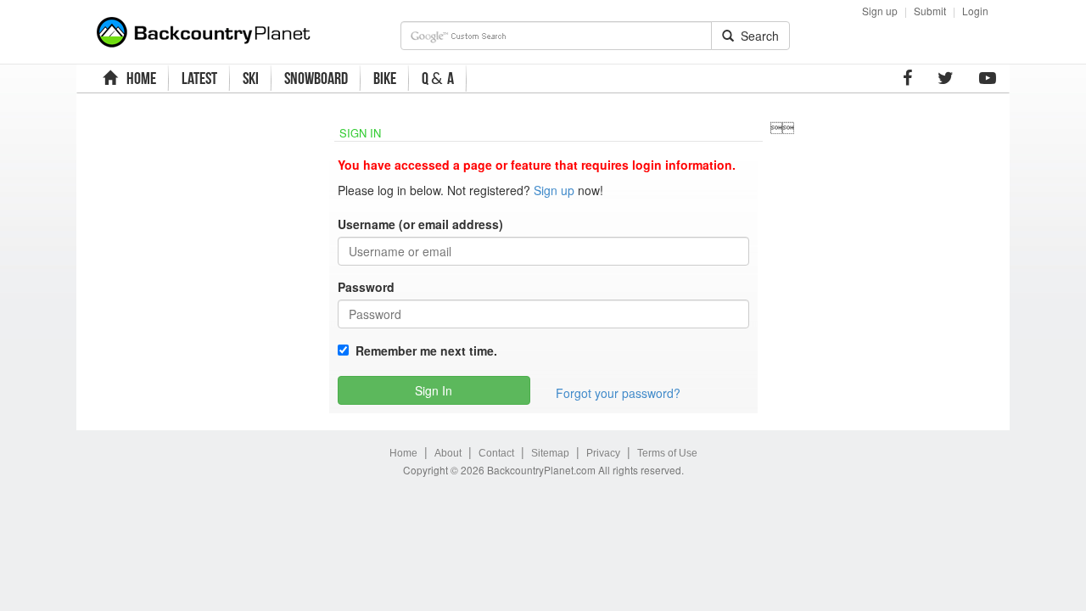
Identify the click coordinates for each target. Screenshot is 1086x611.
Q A (438, 78)
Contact (496, 453)
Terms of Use (667, 453)
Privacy (603, 453)
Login (975, 10)
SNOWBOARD (316, 78)
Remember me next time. (423, 350)
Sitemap (550, 453)
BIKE (384, 78)
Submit (930, 10)
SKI (251, 78)
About (448, 453)
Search (756, 35)
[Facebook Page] (907, 78)
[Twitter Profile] (945, 78)
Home (403, 453)
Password (366, 286)
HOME (138, 78)
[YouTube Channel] (987, 78)
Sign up (880, 10)
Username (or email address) (420, 224)
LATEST (199, 78)
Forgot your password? (618, 392)
